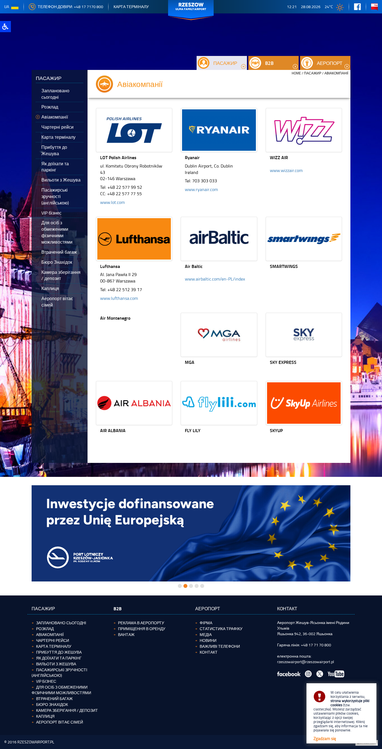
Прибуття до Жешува (59, 652)
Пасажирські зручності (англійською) (59, 672)
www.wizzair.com (286, 170)
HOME (296, 73)
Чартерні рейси (52, 640)
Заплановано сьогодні (61, 622)
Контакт (209, 652)
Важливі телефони (220, 646)
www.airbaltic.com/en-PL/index (215, 279)
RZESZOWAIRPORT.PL (35, 742)
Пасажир (312, 73)
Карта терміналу (131, 6)
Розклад (45, 628)
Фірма (206, 622)
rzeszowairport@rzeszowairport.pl (305, 661)
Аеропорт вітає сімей (59, 722)
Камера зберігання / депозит (67, 710)
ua (6, 6)
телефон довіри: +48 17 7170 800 (70, 6)
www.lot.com (112, 202)
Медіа (206, 634)
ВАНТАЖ (126, 634)
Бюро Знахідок (52, 704)
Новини (208, 640)
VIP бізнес (46, 681)
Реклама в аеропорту (141, 622)
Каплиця (45, 716)
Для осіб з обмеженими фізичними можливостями (61, 689)
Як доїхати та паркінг (59, 658)
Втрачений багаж (54, 698)
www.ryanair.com (201, 189)
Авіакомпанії (50, 634)
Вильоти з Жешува (56, 663)
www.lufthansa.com (119, 298)
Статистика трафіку (221, 628)
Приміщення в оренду (141, 628)
